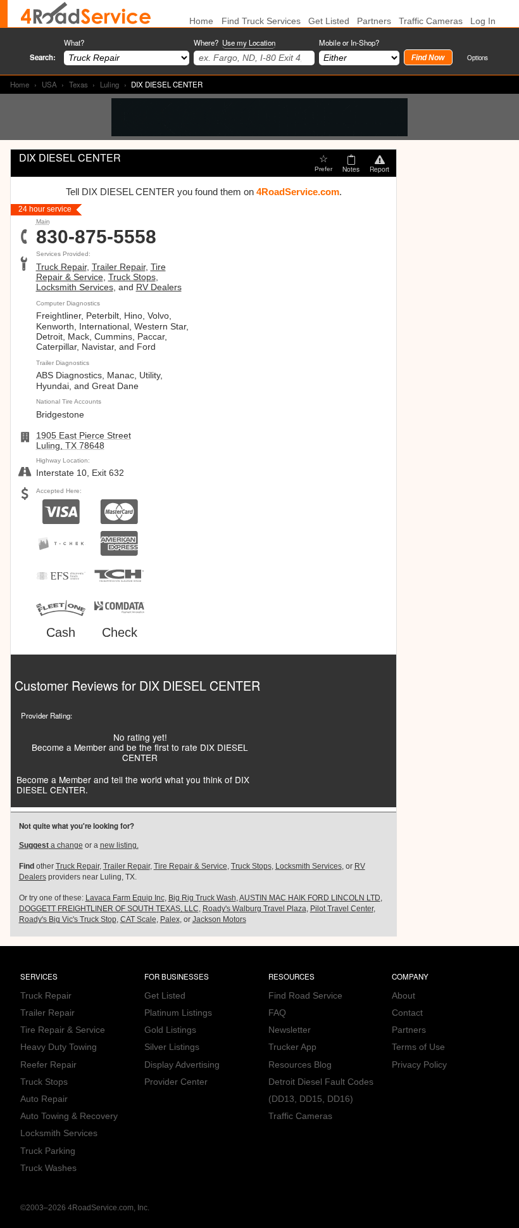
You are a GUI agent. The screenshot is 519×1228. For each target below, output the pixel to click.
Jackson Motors (219, 919)
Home (19, 84)
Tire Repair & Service (101, 272)
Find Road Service (305, 996)
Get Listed (328, 21)
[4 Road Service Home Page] (86, 13)
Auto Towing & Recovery (69, 1116)
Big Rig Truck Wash (202, 898)
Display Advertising (182, 1065)
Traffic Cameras (431, 21)
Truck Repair (61, 267)
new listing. (119, 845)
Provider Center (176, 1082)
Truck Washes (48, 1168)
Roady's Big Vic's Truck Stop (67, 919)
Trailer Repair (119, 267)
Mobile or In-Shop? (349, 42)
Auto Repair (44, 1099)
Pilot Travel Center (341, 908)
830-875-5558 (96, 236)
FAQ (277, 1013)
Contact (407, 1013)
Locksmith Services (74, 287)
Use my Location (248, 42)
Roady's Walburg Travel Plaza (254, 908)
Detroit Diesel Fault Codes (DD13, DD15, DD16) (320, 1090)
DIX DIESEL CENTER (199, 685)
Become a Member (69, 747)
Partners (374, 21)
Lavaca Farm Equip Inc (125, 898)
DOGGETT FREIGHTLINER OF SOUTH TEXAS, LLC (109, 908)
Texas (78, 84)
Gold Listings (170, 1030)
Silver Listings (171, 1047)
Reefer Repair (48, 1065)
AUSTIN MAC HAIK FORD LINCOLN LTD (309, 898)
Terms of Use (418, 1047)
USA (49, 84)
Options (477, 57)
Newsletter (289, 1030)
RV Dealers (159, 287)
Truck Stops (132, 277)
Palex (170, 919)
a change (51, 845)
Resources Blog (300, 1065)
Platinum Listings (178, 1013)
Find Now (427, 57)
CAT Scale (138, 919)
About (403, 996)
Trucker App (292, 1047)
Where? (234, 42)
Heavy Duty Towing (58, 1047)
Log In (483, 21)
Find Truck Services (261, 21)
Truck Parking (47, 1151)
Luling (109, 84)
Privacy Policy (419, 1065)
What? (74, 42)
